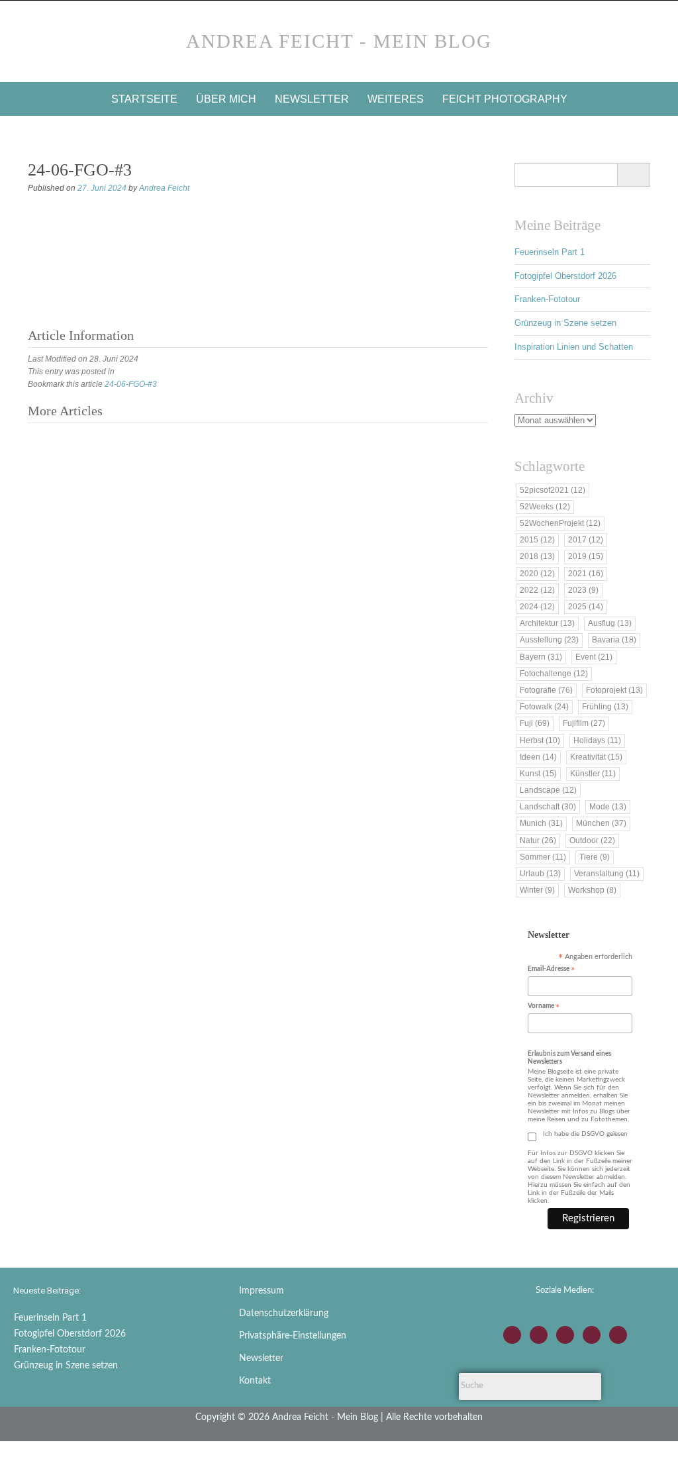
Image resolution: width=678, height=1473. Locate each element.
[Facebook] (539, 1335)
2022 (537, 590)
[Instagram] (512, 1335)
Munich (541, 823)
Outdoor (592, 840)
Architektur (547, 623)
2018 (537, 556)
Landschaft (548, 806)
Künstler (593, 773)
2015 (537, 539)
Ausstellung (549, 639)
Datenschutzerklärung (283, 1313)
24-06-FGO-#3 (131, 384)
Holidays (597, 740)
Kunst (538, 773)
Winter (537, 890)
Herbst (540, 740)
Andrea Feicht (164, 188)
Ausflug (610, 623)
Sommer (543, 857)
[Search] (633, 175)
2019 (585, 556)
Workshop (592, 890)
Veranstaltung (607, 873)
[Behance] (592, 1335)
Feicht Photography (504, 99)
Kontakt (255, 1381)
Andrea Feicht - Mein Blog (339, 41)
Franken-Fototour (547, 299)
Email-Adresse (551, 970)
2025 (585, 606)
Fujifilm (584, 723)
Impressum (261, 1290)
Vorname (543, 1007)
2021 (585, 573)
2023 (583, 590)
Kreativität (596, 757)
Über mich (226, 99)
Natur (538, 840)
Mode (607, 806)
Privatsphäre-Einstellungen (292, 1336)
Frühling (605, 706)
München (601, 823)
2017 (585, 539)
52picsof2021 (552, 490)
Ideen (538, 757)
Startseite (144, 99)
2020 (537, 573)
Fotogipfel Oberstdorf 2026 (565, 276)
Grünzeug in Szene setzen (565, 323)
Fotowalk (544, 706)
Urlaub (540, 873)
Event (593, 657)
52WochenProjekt (560, 523)
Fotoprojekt (614, 690)
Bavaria (614, 639)
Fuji (535, 723)
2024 (537, 606)
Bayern (541, 657)
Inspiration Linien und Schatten (573, 347)
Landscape (548, 790)
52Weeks (545, 506)
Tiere (594, 857)
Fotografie (546, 690)
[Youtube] (565, 1335)
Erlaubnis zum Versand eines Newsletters (569, 1057)
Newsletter (312, 99)
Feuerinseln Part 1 (549, 252)
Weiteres (395, 99)
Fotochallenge (554, 673)
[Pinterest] (618, 1335)
